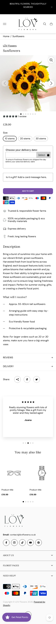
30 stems (41, 138)
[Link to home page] (14, 521)
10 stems (10, 138)
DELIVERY (8, 366)
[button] (21, 114)
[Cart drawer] (51, 24)
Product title (7, 490)
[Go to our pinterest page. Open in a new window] (38, 542)
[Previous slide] (4, 83)
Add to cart (28, 191)
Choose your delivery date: (21, 149)
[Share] (17, 379)
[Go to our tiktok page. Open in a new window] (22, 542)
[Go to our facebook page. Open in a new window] (6, 542)
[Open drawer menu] (4, 24)
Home (6, 36)
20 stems (25, 138)
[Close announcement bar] (51, 7)
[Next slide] (51, 83)
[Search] (44, 24)
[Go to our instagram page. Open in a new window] (14, 542)
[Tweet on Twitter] (36, 379)
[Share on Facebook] (27, 379)
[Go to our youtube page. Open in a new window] (30, 542)
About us (8, 555)
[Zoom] (51, 60)
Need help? (9, 575)
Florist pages (11, 565)
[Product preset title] (14, 473)
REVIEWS (8, 357)
